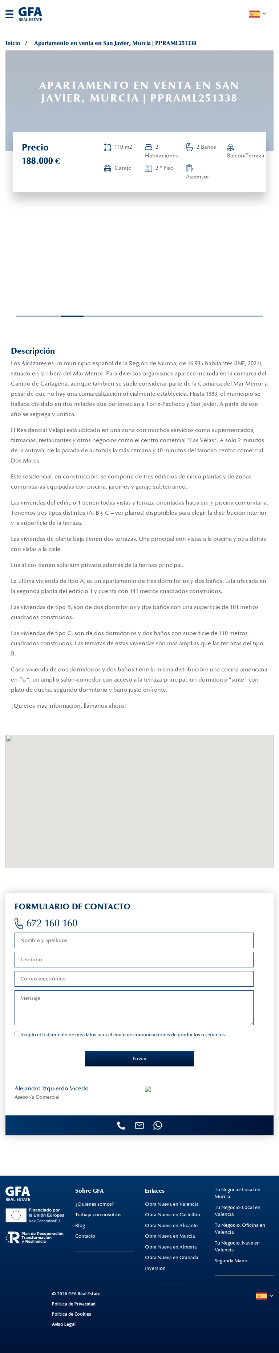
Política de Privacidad (74, 1304)
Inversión (155, 1268)
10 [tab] (219, 316)
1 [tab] (17, 316)
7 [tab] (152, 316)
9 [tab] (196, 316)
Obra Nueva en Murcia (170, 1236)
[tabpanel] (53, 258)
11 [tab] (241, 316)
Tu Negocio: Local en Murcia (237, 1193)
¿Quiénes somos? (94, 1204)
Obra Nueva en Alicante (171, 1226)
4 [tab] (85, 316)
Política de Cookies (71, 1314)
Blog (80, 1226)
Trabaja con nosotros (98, 1215)
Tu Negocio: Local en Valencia (237, 1211)
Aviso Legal (64, 1324)
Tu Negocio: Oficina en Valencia (240, 1228)
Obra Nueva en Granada (171, 1258)
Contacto (85, 1236)
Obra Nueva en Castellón (172, 1215)
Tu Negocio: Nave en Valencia (237, 1246)
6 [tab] (129, 316)
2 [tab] (40, 316)
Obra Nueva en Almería (171, 1247)
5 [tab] (107, 316)
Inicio (12, 43)
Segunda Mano (231, 1261)
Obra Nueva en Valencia (172, 1204)
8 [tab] (174, 316)
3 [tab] (62, 316)
